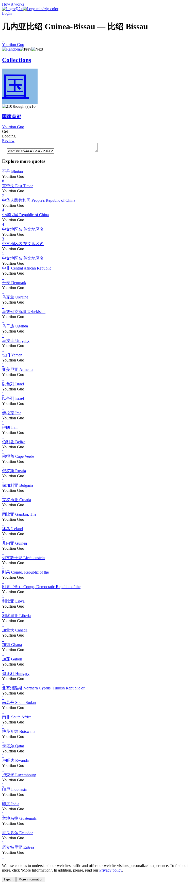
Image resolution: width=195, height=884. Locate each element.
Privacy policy (110, 870)
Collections (16, 60)
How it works (13, 4)
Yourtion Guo (13, 44)
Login (7, 13)
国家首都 (11, 116)
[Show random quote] (11, 49)
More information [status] (31, 879)
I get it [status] (8, 879)
